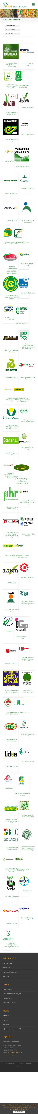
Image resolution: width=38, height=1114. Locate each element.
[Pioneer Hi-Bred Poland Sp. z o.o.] (27, 521)
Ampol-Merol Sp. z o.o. (12, 193)
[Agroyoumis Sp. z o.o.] (8, 151)
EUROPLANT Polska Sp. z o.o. (27, 735)
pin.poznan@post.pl (15, 1052)
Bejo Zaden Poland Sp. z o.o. (12, 897)
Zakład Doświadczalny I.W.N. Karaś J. (22, 86)
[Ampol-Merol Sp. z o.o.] (11, 181)
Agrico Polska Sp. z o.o (12, 788)
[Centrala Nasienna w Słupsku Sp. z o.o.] (19, 859)
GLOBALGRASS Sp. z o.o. (22, 712)
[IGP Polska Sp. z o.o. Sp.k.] (21, 624)
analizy (6, 1024)
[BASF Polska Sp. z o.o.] (24, 124)
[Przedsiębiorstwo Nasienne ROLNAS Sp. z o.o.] (24, 411)
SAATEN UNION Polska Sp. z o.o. (12, 318)
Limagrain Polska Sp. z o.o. (28, 578)
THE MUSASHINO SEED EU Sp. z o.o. (28, 221)
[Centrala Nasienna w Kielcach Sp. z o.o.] (11, 835)
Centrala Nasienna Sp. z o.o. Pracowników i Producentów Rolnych (28, 848)
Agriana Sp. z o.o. (12, 220)
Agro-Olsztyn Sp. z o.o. (22, 166)
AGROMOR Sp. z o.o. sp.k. (12, 454)
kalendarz (7, 967)
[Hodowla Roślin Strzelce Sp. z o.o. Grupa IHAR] (11, 678)
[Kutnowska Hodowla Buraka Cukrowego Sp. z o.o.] (24, 594)
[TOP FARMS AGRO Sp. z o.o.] (24, 254)
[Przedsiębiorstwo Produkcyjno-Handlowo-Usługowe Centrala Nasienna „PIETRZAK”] (21, 467)
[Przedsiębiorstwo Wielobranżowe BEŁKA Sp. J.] (8, 389)
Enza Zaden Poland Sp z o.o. (12, 140)
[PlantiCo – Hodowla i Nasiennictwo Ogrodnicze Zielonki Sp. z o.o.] (11, 521)
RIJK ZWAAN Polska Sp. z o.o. (12, 378)
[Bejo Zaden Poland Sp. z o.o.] (11, 883)
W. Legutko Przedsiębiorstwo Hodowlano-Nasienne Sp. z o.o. (11, 945)
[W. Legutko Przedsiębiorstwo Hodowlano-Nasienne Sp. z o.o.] (8, 935)
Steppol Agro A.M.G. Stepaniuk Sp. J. (12, 113)
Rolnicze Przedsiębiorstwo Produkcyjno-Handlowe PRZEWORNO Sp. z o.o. (28, 346)
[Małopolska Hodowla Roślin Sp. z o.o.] (19, 546)
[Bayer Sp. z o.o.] (24, 881)
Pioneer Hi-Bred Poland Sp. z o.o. (28, 535)
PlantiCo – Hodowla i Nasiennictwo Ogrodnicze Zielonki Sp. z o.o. (11, 534)
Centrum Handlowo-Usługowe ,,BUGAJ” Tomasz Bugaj (12, 64)
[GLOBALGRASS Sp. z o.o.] (19, 703)
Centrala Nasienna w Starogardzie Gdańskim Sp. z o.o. (12, 869)
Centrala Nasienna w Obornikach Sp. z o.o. (28, 816)
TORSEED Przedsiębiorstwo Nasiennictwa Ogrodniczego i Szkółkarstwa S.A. (12, 270)
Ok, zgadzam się (19, 1111)
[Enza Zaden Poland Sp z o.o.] (11, 127)
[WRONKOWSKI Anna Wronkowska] (19, 232)
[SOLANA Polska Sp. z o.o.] (24, 282)
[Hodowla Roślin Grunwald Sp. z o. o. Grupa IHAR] (8, 76)
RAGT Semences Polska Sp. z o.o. (28, 378)
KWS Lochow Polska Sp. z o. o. (12, 610)
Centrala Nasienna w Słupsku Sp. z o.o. (22, 870)
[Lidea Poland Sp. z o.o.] (11, 754)
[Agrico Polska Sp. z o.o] (8, 778)
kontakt (7, 976)
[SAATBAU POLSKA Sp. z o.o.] (21, 311)
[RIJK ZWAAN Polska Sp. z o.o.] (11, 365)
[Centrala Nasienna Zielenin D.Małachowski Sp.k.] (11, 808)
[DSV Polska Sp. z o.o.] (24, 751)
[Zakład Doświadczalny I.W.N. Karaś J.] (19, 76)
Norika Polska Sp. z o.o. (28, 188)
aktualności (8, 963)
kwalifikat (7, 1015)
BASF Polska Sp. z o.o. (27, 134)
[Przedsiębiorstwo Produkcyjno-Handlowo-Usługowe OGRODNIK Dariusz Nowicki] (8, 465)
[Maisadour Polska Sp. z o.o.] (27, 51)
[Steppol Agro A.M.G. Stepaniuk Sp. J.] (11, 100)
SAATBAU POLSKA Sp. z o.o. (22, 324)
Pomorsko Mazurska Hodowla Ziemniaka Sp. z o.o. (27, 502)
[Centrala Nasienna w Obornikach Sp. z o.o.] (24, 805)
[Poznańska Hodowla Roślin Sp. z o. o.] (11, 494)
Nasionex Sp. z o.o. (28, 107)
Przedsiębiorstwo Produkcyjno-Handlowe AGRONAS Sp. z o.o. (12, 426)
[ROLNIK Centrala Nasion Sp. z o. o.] (11, 338)
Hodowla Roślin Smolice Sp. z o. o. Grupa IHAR (12, 243)
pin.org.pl (10, 1055)
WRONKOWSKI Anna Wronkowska (22, 243)
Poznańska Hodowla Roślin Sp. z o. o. (12, 508)
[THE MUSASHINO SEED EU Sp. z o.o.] (27, 208)
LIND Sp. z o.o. (12, 583)
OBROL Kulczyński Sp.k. (12, 556)
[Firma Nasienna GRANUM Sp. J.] (11, 727)
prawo (6, 1020)
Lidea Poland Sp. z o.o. (12, 766)
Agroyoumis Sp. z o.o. (11, 161)
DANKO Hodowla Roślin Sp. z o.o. (22, 794)
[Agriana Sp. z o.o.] (11, 208)
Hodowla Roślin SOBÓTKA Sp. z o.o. (28, 691)
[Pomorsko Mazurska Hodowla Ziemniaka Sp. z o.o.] (24, 492)
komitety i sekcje (10, 1003)
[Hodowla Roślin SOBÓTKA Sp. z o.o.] (27, 678)
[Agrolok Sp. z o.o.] (11, 910)
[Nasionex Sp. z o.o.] (24, 97)
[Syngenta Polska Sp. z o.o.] (24, 908)
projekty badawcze (10, 972)
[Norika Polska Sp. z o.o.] (24, 178)
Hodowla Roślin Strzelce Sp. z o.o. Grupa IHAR (12, 691)
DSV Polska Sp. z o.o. (28, 761)
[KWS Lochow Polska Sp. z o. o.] (11, 597)
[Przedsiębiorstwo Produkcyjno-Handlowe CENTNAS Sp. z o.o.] (19, 389)
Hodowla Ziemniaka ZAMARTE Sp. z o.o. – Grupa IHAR (28, 659)
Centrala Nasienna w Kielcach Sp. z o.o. (12, 848)
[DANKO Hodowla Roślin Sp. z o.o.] (21, 781)
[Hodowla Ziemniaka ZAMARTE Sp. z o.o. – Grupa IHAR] (24, 649)
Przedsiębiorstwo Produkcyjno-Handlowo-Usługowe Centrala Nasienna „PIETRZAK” (22, 481)
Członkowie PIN (9, 998)
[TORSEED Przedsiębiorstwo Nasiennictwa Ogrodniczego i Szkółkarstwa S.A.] (11, 257)
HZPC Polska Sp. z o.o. (11, 664)
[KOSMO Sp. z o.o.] (8, 622)
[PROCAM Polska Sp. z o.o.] (24, 438)
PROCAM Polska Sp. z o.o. (27, 448)
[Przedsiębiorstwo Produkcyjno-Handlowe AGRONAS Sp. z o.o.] (11, 413)
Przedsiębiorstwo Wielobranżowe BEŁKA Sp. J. (12, 399)
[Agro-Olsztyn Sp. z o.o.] (21, 154)
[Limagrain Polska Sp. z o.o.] (24, 567)
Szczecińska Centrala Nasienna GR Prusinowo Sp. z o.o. (12, 297)
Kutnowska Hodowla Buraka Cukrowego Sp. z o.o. (28, 603)
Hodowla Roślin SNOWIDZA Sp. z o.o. (12, 713)
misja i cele (8, 989)
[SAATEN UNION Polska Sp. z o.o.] (8, 308)
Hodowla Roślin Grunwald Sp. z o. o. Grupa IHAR (12, 86)
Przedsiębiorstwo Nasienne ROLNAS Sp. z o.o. (28, 421)
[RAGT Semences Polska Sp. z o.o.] (27, 365)
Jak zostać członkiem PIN (12, 1029)
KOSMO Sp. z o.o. (12, 631)
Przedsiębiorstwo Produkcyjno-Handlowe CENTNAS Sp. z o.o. (22, 399)
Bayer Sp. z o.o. (27, 891)
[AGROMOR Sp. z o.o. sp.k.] (11, 440)
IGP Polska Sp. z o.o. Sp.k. (23, 637)
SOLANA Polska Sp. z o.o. (27, 293)
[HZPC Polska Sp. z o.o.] (11, 651)
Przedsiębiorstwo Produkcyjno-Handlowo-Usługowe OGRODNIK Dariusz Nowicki (11, 475)
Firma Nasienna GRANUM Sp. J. (12, 740)
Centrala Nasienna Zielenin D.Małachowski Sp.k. (12, 821)
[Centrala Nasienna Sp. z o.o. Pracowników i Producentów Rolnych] (27, 835)
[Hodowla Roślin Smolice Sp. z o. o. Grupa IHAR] (8, 232)
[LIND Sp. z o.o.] (11, 570)
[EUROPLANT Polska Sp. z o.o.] (24, 724)
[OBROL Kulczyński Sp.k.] (8, 546)
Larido (30, 1063)
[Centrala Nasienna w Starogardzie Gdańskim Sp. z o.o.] (8, 859)
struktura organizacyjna (12, 994)
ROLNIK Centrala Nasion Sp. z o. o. (12, 351)
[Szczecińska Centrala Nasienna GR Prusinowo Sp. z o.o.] (11, 284)
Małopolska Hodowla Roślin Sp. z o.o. (22, 556)
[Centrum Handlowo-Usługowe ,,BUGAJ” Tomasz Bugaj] (11, 51)
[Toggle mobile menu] (33, 4)
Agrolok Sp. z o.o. (12, 923)
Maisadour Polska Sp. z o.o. (28, 64)
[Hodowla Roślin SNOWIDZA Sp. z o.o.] (8, 703)
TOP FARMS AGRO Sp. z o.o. (28, 264)
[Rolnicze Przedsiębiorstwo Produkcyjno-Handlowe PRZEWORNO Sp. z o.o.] (24, 335)
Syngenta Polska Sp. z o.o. (27, 918)
